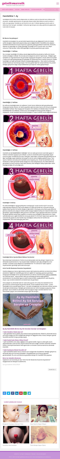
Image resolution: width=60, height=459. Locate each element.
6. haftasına (38, 263)
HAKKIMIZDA (27, 454)
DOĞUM (17, 9)
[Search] (57, 9)
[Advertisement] (31, 32)
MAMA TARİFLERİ (25, 9)
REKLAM (33, 454)
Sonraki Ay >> (52, 369)
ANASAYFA (16, 454)
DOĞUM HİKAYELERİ (36, 9)
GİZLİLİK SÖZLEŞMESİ (41, 454)
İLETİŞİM (22, 454)
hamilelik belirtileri (8, 337)
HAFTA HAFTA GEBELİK (7, 9)
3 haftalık (51, 109)
